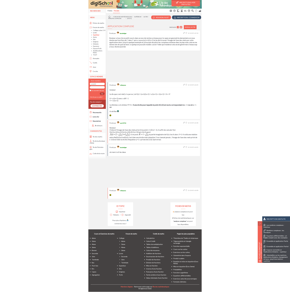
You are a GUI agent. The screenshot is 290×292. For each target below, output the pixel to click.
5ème (94, 241)
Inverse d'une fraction (154, 269)
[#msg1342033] (184, 147)
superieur (122, 266)
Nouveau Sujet (162, 17)
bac (93, 263)
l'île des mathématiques (161, 287)
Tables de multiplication (154, 244)
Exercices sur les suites (181, 252)
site (120, 269)
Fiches (110, 11)
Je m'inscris (97, 106)
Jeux (94, 67)
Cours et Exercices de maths (104, 234)
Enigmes (95, 42)
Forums (116, 11)
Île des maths (97, 137)
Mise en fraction (152, 266)
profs (121, 275)
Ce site (95, 71)
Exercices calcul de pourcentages (185, 279)
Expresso (96, 46)
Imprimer (122, 212)
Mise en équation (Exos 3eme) (184, 266)
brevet (94, 250)
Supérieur (137, 17)
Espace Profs (97, 48)
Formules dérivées (179, 282)
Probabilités (177, 269)
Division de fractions (153, 263)
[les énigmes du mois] (182, 11)
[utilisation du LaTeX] (178, 11)
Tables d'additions (152, 247)
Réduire (116, 215)
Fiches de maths (98, 23)
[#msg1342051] (184, 190)
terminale (95, 260)
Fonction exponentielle (181, 246)
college (121, 238)
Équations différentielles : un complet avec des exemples (275, 237)
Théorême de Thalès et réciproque (185, 238)
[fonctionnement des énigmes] (189, 11)
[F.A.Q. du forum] (174, 11)
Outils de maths (158, 234)
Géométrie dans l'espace (182, 255)
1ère (93, 256)
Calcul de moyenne (153, 250)
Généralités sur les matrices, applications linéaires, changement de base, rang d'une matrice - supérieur (275, 258)
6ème (94, 238)
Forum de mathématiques (122, 17)
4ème (94, 244)
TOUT (95, 55)
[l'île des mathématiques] (145, 4)
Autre (146, 17)
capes (94, 272)
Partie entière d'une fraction (156, 275)
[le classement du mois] (185, 11)
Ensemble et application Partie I (278, 246)
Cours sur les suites (180, 249)
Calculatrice (150, 238)
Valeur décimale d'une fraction (156, 278)
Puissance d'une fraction (155, 272)
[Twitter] (181, 27)
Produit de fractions (153, 260)
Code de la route (98, 153)
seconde (95, 253)
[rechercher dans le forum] (192, 11)
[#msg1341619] (184, 123)
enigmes (122, 272)
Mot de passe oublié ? (96, 97)
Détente (95, 44)
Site (94, 39)
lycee (121, 253)
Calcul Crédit (150, 241)
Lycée (95, 33)
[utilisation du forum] (171, 11)
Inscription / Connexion (187, 17)
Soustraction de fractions (155, 256)
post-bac (95, 266)
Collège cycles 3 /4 (99, 30)
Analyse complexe (114, 18)
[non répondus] (196, 11)
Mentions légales (127, 287)
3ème (94, 247)
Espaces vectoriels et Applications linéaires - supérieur (274, 251)
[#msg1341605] (184, 33)
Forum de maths (98, 27)
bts (93, 269)
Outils (94, 63)
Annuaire (95, 58)
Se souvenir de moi (97, 90)
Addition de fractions (153, 253)
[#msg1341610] (184, 85)
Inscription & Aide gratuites (187, 3)
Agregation (96, 275)
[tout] (129, 18)
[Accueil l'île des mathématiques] (109, 17)
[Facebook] (178, 27)
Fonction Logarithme (180, 273)
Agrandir (127, 215)
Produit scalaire (178, 258)
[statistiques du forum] (200, 11)
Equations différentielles (182, 276)
